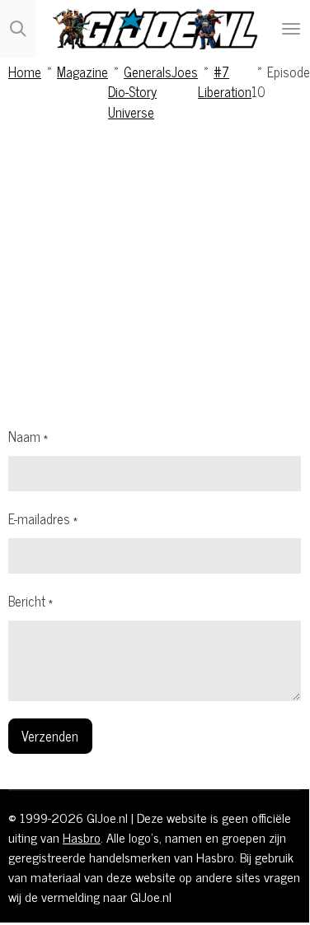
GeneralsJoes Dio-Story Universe (153, 91)
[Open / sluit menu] (291, 29)
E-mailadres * (43, 518)
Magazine (82, 71)
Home (24, 71)
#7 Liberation (224, 81)
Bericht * (30, 601)
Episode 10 (280, 81)
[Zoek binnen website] (18, 29)
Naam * (28, 436)
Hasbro (82, 837)
